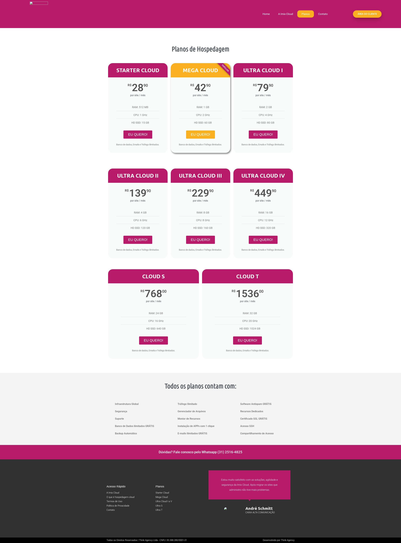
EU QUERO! (138, 134)
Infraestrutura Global (127, 404)
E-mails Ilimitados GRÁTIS (192, 433)
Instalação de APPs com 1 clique (196, 426)
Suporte (119, 418)
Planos (306, 14)
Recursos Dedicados (251, 411)
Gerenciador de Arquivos (192, 411)
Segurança (121, 411)
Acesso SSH (247, 426)
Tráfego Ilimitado (187, 404)
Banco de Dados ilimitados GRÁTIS (134, 426)
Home (266, 14)
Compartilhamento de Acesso (257, 433)
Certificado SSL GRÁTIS (253, 418)
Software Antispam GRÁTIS (255, 404)
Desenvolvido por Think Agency (278, 540)
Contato (323, 14)
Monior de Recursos (189, 418)
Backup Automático (126, 433)
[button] (138, 404)
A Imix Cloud (285, 14)
